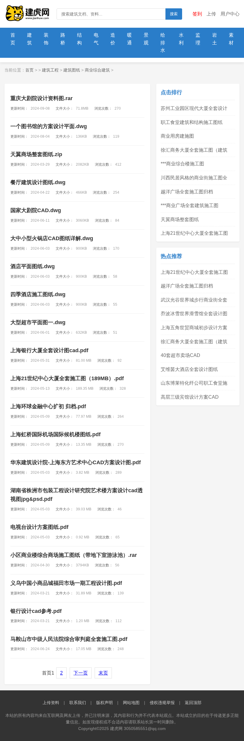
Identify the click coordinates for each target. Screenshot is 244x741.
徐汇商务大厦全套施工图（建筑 (194, 150)
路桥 (62, 38)
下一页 (80, 672)
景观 (146, 38)
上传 (211, 13)
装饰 (46, 38)
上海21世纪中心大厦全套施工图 (194, 233)
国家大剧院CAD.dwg (35, 210)
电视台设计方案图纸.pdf (39, 527)
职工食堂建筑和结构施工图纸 (192, 122)
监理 (197, 38)
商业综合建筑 (97, 70)
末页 (103, 672)
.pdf (67, 378)
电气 (96, 38)
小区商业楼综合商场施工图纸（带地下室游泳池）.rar (73, 555)
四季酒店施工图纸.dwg (37, 294)
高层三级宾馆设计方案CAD (190, 397)
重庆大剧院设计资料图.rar (41, 98)
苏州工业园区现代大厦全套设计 (194, 108)
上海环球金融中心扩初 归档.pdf (48, 406)
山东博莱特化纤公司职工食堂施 (194, 383)
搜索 (174, 14)
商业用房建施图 (177, 136)
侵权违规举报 (162, 702)
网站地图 (131, 702)
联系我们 (77, 702)
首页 (12, 38)
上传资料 (51, 702)
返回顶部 (193, 702)
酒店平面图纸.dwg (32, 266)
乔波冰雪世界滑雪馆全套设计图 (194, 313)
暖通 (129, 38)
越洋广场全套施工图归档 (187, 191)
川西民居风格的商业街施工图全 (194, 177)
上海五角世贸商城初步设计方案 (194, 327)
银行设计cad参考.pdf (36, 611)
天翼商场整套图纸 (180, 219)
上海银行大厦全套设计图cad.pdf (49, 350)
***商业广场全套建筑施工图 (189, 205)
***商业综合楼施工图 (182, 163)
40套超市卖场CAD (180, 355)
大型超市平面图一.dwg (37, 322)
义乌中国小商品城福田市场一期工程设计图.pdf (66, 583)
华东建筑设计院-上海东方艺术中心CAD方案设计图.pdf (75, 462)
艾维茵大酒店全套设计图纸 (189, 369)
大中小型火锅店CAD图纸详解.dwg (51, 238)
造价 (112, 38)
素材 (231, 38)
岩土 (214, 38)
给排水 (162, 42)
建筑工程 (50, 70)
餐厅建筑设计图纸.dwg (37, 182)
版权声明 (104, 702)
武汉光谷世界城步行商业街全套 (194, 299)
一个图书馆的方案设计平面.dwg (48, 126)
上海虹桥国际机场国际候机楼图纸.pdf (55, 434)
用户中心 (230, 13)
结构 (79, 38)
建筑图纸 (71, 70)
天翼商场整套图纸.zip (36, 154)
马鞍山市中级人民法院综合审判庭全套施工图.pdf (68, 639)
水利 (181, 38)
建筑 (29, 38)
